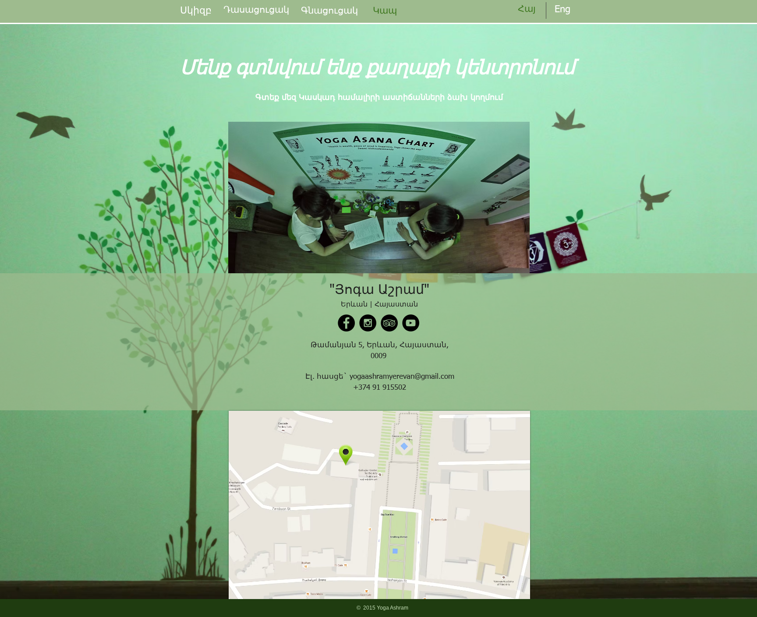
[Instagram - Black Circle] (367, 322)
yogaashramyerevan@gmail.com (402, 377)
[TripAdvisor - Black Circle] (389, 322)
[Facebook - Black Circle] (346, 322)
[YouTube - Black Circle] (410, 322)
